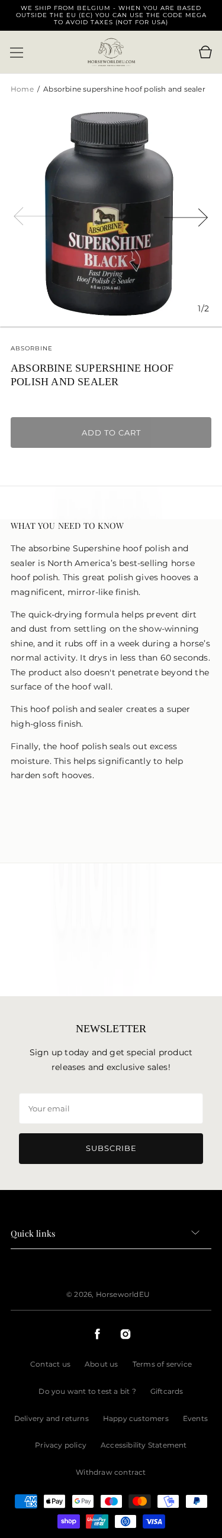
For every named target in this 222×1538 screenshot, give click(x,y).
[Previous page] (35, 215)
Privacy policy (60, 1445)
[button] (17, 53)
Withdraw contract (111, 1472)
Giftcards (167, 1391)
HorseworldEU (123, 1294)
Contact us (50, 1364)
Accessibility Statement (144, 1445)
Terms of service (162, 1364)
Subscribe (111, 1148)
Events (195, 1418)
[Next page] (186, 215)
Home (23, 88)
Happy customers (136, 1418)
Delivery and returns (51, 1418)
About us (101, 1364)
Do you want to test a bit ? (87, 1391)
